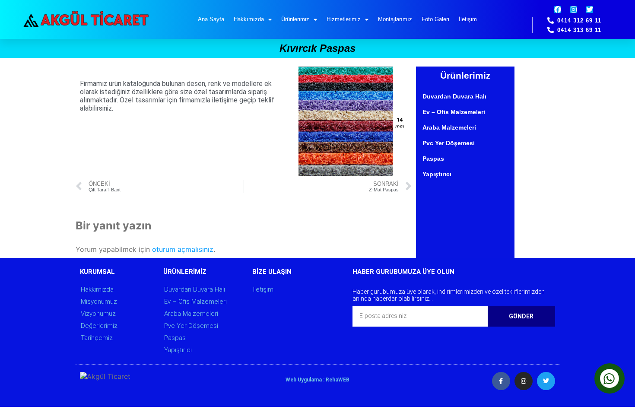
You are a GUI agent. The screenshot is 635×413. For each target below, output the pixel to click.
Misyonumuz (99, 301)
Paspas (433, 158)
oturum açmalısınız (182, 249)
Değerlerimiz (99, 326)
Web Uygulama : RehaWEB (317, 380)
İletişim (468, 19)
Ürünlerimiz (295, 19)
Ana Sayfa (211, 19)
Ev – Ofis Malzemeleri (453, 111)
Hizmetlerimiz (344, 19)
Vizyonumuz (98, 314)
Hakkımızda (249, 19)
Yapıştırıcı (436, 174)
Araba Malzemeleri (449, 127)
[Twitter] (589, 9)
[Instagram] (573, 9)
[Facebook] (557, 9)
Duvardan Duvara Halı (454, 96)
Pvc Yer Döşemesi (448, 143)
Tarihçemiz (97, 338)
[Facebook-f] (501, 381)
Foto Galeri (435, 19)
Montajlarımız (395, 19)
